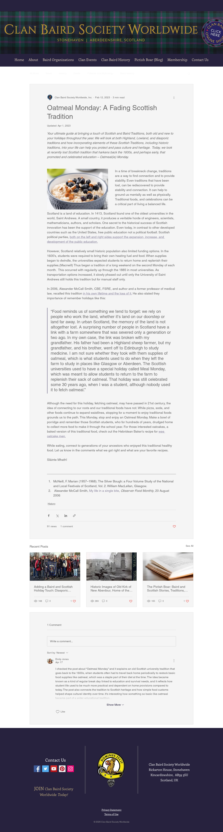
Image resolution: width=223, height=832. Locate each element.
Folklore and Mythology (100, 73)
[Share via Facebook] (48, 515)
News (49, 73)
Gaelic (77, 73)
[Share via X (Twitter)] (57, 515)
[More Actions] (174, 661)
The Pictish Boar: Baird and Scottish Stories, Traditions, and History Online (166, 588)
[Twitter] (45, 768)
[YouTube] (54, 768)
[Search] (193, 33)
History (63, 73)
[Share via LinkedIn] (65, 515)
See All (189, 545)
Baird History (127, 73)
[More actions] (174, 97)
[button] (87, 60)
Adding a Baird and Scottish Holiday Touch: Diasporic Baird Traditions (53, 588)
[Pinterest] (62, 768)
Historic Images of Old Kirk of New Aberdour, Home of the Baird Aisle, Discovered (111, 588)
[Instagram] (70, 768)
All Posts (34, 73)
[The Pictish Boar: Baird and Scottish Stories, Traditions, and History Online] (168, 566)
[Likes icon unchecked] (57, 712)
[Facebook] (37, 768)
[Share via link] (74, 515)
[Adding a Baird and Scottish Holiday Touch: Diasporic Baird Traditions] (55, 566)
